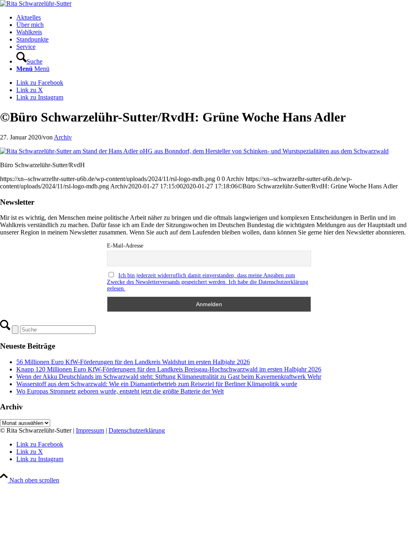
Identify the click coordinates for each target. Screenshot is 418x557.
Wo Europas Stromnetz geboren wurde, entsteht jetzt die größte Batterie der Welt (120, 391)
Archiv (63, 137)
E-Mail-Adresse (125, 246)
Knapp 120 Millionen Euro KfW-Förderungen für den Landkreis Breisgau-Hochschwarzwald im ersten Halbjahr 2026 (168, 369)
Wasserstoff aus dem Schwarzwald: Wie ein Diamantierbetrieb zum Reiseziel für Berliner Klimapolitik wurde (156, 383)
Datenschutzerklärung (137, 430)
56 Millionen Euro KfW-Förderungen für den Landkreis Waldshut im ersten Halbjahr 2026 (133, 361)
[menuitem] (217, 17)
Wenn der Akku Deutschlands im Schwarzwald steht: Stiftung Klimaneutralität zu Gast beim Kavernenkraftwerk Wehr (168, 376)
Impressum (90, 430)
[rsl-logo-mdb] (35, 3)
